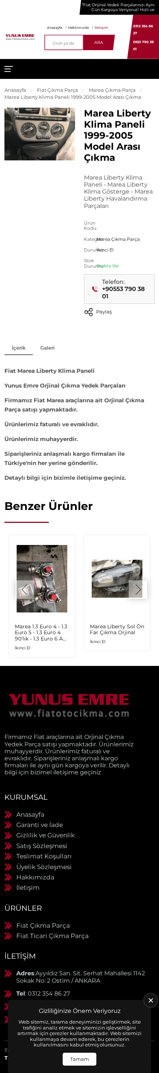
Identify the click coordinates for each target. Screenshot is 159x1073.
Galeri (47, 348)
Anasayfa (54, 27)
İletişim (101, 27)
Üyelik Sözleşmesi (44, 867)
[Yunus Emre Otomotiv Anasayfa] (19, 36)
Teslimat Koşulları (44, 856)
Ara (98, 42)
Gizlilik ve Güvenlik (45, 835)
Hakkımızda (78, 27)
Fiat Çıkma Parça (57, 90)
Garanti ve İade (39, 825)
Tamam (79, 1059)
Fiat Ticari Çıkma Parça (52, 936)
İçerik (19, 348)
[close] (150, 1000)
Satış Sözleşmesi (41, 846)
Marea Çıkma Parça (112, 90)
